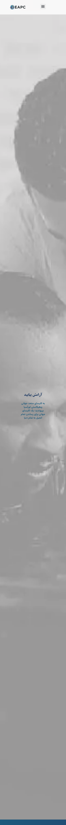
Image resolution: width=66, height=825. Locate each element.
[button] (43, 6)
